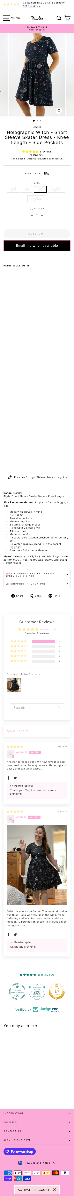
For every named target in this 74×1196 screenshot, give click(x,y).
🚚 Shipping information (25, 584)
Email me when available (37, 245)
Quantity (37, 209)
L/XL (40, 189)
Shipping (31, 158)
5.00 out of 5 (48, 629)
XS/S (13, 189)
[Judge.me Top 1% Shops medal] (57, 991)
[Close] (54, 1189)
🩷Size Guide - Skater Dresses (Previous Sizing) (30, 574)
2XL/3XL (56, 189)
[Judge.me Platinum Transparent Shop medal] (17, 991)
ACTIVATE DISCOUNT (34, 1189)
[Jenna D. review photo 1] (37, 865)
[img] (15, 746)
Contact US (12, 1131)
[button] (30, 151)
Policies (10, 1122)
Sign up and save (17, 1140)
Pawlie (37, 127)
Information (13, 1113)
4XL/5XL (36, 198)
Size (37, 183)
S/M (27, 189)
